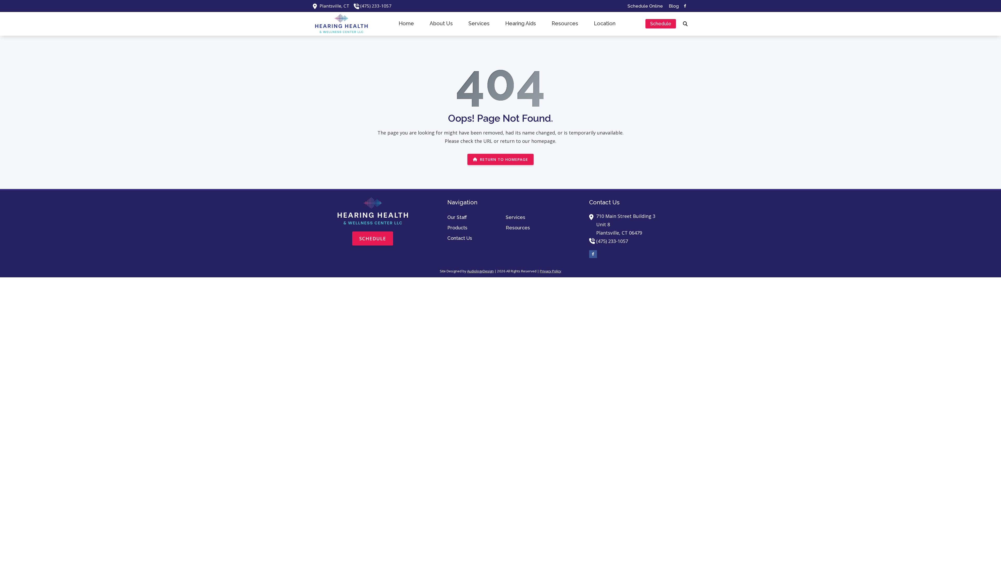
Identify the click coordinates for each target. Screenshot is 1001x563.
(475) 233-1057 (376, 6)
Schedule (372, 238)
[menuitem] (645, 6)
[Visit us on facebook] (685, 6)
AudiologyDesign (480, 271)
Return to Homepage (504, 159)
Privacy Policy (550, 271)
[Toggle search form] (685, 23)
